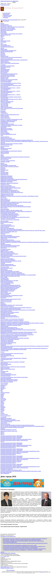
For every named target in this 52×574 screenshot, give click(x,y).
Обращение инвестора (5, 314)
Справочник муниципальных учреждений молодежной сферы (14, 377)
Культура (2, 352)
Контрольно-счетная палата (6, 144)
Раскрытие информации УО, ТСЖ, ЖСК (9, 280)
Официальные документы (6, 128)
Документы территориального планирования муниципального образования (17, 334)
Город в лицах (4, 44)
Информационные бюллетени (7, 193)
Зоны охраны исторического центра (8, 342)
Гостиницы (3, 372)
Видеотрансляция (4, 173)
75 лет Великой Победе (6, 102)
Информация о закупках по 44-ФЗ (8, 419)
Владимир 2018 (4, 95)
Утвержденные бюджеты (6, 224)
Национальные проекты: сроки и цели (9, 431)
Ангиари (2, 386)
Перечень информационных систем (8, 134)
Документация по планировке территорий (10, 339)
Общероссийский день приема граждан (9, 190)
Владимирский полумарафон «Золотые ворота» (11, 96)
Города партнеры (4, 383)
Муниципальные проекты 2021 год (8, 447)
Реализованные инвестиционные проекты (10, 312)
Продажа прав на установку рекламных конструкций (12, 427)
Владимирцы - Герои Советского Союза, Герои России (12, 26)
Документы (5, 17)
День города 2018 (4, 98)
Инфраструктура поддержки (7, 251)
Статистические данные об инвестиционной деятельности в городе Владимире (18, 309)
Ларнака (2, 408)
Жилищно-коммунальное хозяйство (8, 265)
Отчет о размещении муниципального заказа (10, 420)
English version (4, 1)
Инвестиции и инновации (6, 235)
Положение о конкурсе (5, 66)
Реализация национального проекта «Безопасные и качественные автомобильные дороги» (20, 466)
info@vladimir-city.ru (5, 566)
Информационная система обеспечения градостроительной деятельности (16, 333)
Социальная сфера (4, 350)
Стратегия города (7, 16)
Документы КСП (4, 149)
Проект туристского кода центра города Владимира (12, 108)
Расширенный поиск (5, 4)
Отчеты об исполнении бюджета (8, 225)
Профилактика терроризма (6, 177)
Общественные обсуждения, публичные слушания (11, 143)
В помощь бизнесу (5, 250)
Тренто (2, 389)
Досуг (2, 370)
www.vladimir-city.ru (5, 556)
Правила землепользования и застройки (9, 336)
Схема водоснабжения (5, 284)
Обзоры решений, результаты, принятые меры (10, 187)
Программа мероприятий (6, 472)
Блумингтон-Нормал (5, 392)
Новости (2, 23)
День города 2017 (4, 93)
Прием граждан (4, 198)
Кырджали (3, 400)
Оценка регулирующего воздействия (8, 246)
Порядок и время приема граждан (8, 186)
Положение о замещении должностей (9, 120)
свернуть (2, 552)
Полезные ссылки (4, 56)
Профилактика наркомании (6, 175)
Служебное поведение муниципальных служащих (11, 125)
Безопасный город (4, 174)
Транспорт (3, 263)
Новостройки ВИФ (5, 209)
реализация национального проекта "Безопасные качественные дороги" (16, 439)
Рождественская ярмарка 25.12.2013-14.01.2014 (11, 83)
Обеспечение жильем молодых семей (9, 204)
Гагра (2, 412)
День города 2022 (4, 104)
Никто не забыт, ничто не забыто (8, 28)
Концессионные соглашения (7, 281)
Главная (2, 19)
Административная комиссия (7, 264)
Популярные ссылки (5, 536)
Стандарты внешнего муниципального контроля (11, 150)
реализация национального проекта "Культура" (11, 438)
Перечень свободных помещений (8, 259)
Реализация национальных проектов (8, 429)
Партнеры (3, 428)
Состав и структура (5, 116)
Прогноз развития (4, 221)
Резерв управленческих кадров (7, 123)
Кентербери (3, 385)
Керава (2, 396)
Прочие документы (5, 152)
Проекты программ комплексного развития (10, 287)
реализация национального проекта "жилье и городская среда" (14, 446)
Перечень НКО (4, 49)
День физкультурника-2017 (6, 92)
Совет (2, 135)
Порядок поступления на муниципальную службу (11, 119)
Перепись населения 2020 (6, 300)
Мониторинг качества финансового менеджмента (11, 229)
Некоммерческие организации (7, 46)
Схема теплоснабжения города (7, 282)
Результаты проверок (5, 133)
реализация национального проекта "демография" (11, 444)
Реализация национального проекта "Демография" (12, 450)
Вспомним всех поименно (6, 25)
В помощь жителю (5, 278)
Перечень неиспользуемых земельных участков (11, 260)
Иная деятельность (5, 159)
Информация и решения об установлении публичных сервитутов (15, 321)
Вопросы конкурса (5, 71)
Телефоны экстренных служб (7, 194)
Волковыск (3, 407)
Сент (2, 391)
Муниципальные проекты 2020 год (8, 454)
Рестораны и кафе (4, 371)
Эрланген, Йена (4, 384)
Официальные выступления (7, 129)
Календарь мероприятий (6, 354)
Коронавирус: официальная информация (9, 183)
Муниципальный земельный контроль (9, 327)
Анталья (2, 410)
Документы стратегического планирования (10, 219)
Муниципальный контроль (6, 296)
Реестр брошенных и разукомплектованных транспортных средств (15, 217)
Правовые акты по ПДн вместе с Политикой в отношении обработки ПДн (17, 140)
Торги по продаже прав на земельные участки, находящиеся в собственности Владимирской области (22, 426)
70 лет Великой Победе (6, 45)
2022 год (2, 441)
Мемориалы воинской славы (7, 30)
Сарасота (2, 393)
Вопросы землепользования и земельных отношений (12, 320)
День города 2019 (4, 100)
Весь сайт (4, 3)
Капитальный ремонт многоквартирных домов (11, 286)
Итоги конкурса (4, 72)
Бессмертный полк (5, 24)
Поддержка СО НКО (5, 161)
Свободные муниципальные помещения (9, 253)
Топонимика (3, 344)
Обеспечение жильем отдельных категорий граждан (12, 205)
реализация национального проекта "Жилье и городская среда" (14, 440)
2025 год (2, 432)
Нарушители (3, 297)
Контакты (3, 52)
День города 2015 (4, 86)
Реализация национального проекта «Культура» (11, 465)
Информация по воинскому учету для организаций (12, 305)
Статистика (12, 553)
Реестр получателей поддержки (7, 252)
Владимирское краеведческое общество (9, 73)
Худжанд (2, 413)
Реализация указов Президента (7, 239)
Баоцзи (2, 405)
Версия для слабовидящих (12, 1)
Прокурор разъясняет (5, 200)
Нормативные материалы (6, 301)
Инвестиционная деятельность (7, 306)
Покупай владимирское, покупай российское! (10, 241)
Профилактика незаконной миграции (9, 180)
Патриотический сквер (5, 34)
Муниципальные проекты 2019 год (8, 462)
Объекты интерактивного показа (8, 369)
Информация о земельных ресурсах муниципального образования (15, 324)
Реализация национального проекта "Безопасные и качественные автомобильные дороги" (20, 451)
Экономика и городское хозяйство (8, 218)
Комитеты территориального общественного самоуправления (14, 59)
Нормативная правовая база (7, 58)
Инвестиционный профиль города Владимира (11, 308)
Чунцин (2, 404)
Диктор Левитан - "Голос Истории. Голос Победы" (12, 33)
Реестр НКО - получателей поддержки (9, 380)
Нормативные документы (6, 148)
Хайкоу (2, 401)
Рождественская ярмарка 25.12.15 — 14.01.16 (10, 87)
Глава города (3, 109)
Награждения (3, 127)
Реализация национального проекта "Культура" (11, 453)
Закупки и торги (4, 414)
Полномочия (3, 112)
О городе (2, 38)
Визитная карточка (5, 115)
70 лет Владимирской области (7, 84)
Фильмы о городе (4, 78)
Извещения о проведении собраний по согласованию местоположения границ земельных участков (22, 322)
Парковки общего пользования (7, 290)
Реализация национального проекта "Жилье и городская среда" (14, 452)
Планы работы (4, 130)
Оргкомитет (3, 68)
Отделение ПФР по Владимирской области (10, 214)
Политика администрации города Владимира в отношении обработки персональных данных (21, 471)
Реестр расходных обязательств (7, 228)
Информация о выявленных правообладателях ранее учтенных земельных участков (19, 332)
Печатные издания (5, 77)
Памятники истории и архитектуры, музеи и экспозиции (13, 366)
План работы (3, 303)
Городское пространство (6, 373)
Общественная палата (5, 62)
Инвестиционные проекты (6, 311)
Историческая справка (5, 40)
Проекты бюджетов (5, 227)
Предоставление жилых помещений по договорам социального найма (16, 202)
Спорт (2, 360)
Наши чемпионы (4, 363)
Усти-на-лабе (3, 399)
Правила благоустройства (6, 343)
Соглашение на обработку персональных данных (11, 469)
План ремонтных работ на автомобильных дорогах (12, 295)
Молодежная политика (5, 375)
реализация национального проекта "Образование (11, 435)
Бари (2, 390)
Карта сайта (7, 553)
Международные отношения (7, 381)
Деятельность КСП (5, 153)
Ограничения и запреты (6, 126)
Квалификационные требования (8, 121)
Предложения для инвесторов (7, 313)
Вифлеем (2, 409)
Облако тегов (12, 536)
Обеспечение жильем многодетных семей (10, 203)
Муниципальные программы (7, 222)
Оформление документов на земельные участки (11, 325)
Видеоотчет (3, 55)
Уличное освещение (5, 294)
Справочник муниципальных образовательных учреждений (14, 358)
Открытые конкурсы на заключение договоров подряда (13, 273)
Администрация (4, 113)
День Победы (6, 20)
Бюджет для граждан (5, 232)
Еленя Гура (3, 398)
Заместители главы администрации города (10, 114)
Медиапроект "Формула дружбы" (8, 76)
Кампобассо (3, 388)
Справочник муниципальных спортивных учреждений (12, 361)
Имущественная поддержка (6, 254)
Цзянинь (2, 402)
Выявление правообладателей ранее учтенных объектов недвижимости (16, 211)
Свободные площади (5, 257)
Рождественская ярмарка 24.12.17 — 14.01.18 (10, 94)
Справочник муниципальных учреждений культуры (12, 353)
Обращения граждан (7, 15)
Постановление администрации (7, 65)
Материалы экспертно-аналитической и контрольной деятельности (15, 156)
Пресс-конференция (5, 473)
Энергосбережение (5, 279)
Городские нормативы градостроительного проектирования (14, 335)
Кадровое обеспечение (5, 117)
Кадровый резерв (4, 122)
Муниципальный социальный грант (8, 50)
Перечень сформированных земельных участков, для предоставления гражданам (18, 329)
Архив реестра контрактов (6, 421)
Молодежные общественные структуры (9, 379)
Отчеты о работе (4, 131)
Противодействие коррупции (7, 178)
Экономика (3, 233)
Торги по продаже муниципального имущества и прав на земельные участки (17, 425)
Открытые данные (4, 172)
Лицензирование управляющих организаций (10, 285)
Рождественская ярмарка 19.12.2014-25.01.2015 (11, 85)
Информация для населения (7, 181)
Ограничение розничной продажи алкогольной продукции (13, 256)
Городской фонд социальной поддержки (9, 213)
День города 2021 (4, 103)
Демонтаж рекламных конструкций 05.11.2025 (11, 299)
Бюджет (2, 223)
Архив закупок (4, 422)
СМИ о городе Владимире (6, 107)
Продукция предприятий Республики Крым (10, 245)
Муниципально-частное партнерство (9, 315)
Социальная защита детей (6, 359)
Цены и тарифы (4, 277)
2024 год (2, 433)
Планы (2, 154)
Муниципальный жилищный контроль (9, 288)
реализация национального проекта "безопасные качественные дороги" (16, 445)
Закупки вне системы (5, 423)
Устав (2, 39)
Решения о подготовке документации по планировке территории (15, 338)
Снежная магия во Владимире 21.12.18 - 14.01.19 (11, 99)
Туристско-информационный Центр (8, 374)
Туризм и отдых (4, 365)
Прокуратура (3, 197)
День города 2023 (4, 106)
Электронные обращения (6, 189)
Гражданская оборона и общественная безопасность (12, 192)
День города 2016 (4, 90)
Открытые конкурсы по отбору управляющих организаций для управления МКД (18, 274)
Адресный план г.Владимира (7, 341)
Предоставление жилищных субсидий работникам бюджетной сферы (16, 206)
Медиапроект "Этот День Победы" (8, 29)
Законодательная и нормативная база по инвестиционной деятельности (16, 307)
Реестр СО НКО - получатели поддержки (9, 166)
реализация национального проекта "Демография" (11, 437)
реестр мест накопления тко (6, 268)
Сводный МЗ (3, 417)
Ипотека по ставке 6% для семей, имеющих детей (11, 210)
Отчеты (2, 155)
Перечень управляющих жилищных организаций (11, 272)
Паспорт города (4, 238)
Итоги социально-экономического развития (10, 236)
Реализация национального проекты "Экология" (11, 460)
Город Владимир (6, 13)
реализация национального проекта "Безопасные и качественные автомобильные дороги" (20, 458)
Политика (41, 572)
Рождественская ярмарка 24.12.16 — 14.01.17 (10, 91)
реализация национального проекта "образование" (12, 442)
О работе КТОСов (4, 61)
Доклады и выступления (6, 158)
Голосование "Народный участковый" (9, 216)
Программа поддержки (5, 249)
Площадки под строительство (7, 258)
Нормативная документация (7, 468)
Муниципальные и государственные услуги (10, 191)
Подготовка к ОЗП (5, 266)
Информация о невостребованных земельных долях (12, 328)
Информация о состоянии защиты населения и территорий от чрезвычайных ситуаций (19, 196)
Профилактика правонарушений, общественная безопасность (14, 179)
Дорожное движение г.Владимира (8, 289)
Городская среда (4, 269)
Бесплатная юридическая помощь (8, 212)
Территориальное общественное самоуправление (11, 57)
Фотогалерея (3, 31)
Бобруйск (3, 406)
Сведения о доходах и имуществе (8, 139)
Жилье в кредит (4, 207)
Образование (3, 356)
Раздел (9, 3)
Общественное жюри (5, 69)
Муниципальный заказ (5, 415)
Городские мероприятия (12, 19)
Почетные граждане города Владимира (9, 79)
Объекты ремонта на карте (6, 270)
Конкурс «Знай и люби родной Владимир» (10, 63)
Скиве (2, 397)
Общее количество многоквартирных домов (10, 276)
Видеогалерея (3, 32)
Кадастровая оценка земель (6, 330)
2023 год (2, 434)
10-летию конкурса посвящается (7, 74)
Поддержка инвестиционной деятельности (10, 316)
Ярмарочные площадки (6, 244)
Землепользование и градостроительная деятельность (12, 319)
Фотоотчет (3, 53)
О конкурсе (3, 64)
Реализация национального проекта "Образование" (12, 448)
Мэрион (2, 394)
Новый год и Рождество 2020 (7, 101)
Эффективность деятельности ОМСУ (9, 237)
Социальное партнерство (6, 262)
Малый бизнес (6, 14)
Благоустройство (4, 292)
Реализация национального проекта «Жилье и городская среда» (14, 467)
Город (5, 19)
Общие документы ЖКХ (6, 293)
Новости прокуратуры (5, 199)
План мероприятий (5, 70)
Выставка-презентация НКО (7, 51)
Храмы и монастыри (5, 367)
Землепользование (4, 326)
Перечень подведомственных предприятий (10, 271)
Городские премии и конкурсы (7, 355)
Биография (3, 110)
